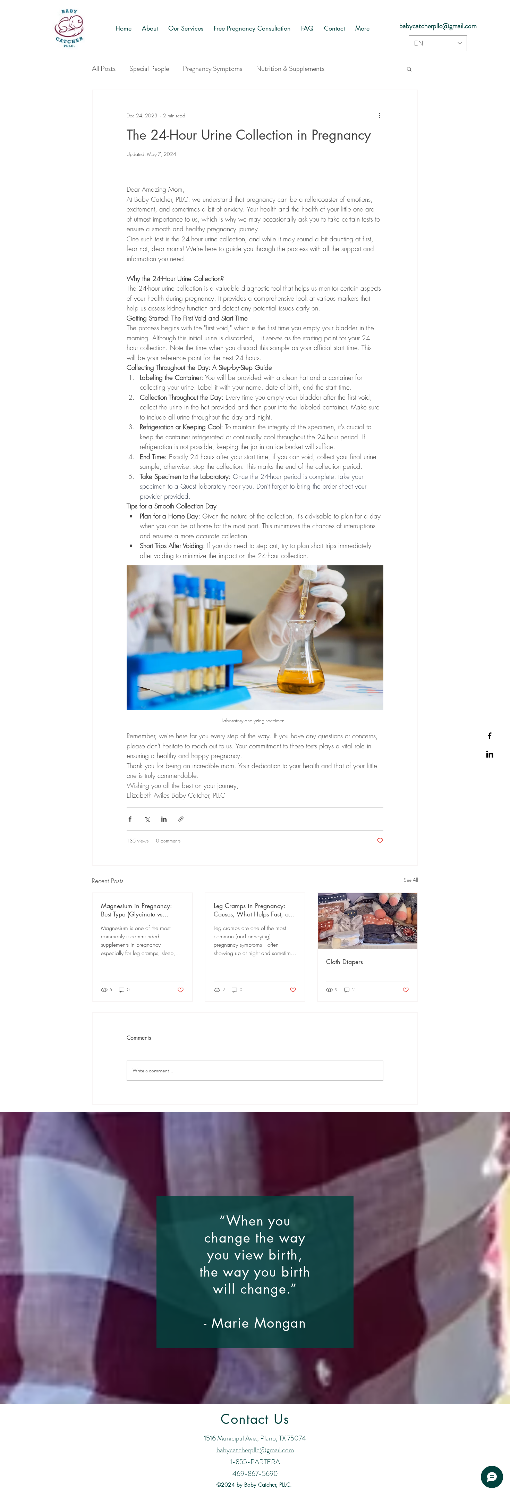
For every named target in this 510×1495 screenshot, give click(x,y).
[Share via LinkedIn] (164, 819)
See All (411, 880)
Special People (149, 69)
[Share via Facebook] (130, 819)
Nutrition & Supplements (290, 69)
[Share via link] (181, 819)
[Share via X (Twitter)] (147, 819)
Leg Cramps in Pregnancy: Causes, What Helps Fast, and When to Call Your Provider (255, 910)
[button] (409, 69)
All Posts (104, 69)
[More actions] (379, 115)
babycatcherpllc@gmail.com (438, 26)
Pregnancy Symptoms (212, 69)
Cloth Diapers (344, 961)
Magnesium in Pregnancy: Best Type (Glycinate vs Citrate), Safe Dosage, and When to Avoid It (137, 910)
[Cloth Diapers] (367, 921)
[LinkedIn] (489, 754)
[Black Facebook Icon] (489, 735)
